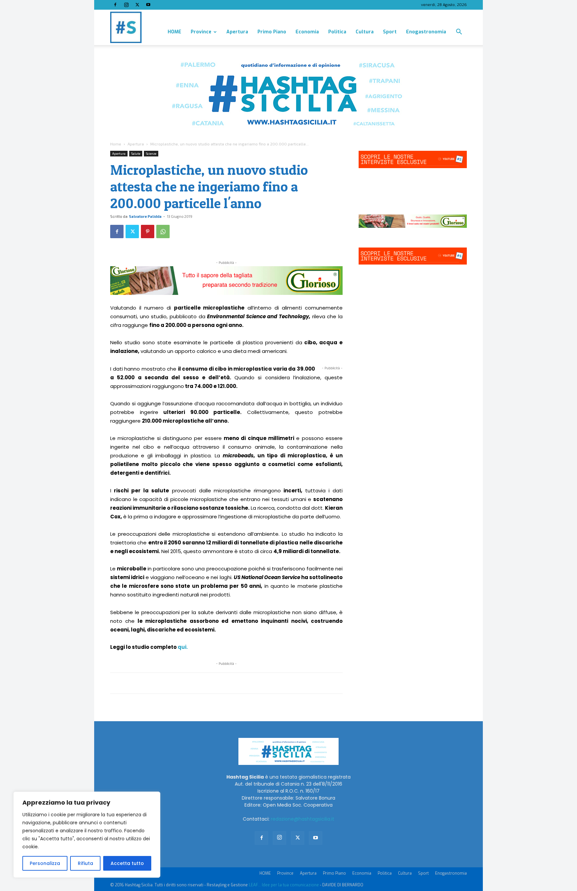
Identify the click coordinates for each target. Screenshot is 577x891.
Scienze (151, 153)
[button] (459, 32)
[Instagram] (126, 4)
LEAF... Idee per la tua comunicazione (284, 885)
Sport (390, 32)
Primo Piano (271, 32)
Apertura (237, 32)
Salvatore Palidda (145, 216)
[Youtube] (148, 4)
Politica (337, 32)
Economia (307, 32)
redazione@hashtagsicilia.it (302, 819)
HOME (174, 32)
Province (201, 32)
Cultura (365, 32)
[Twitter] (137, 4)
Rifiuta (85, 863)
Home (115, 143)
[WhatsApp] (163, 231)
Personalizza (45, 863)
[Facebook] (115, 4)
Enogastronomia (426, 32)
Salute (135, 153)
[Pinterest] (147, 231)
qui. (183, 646)
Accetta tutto (127, 863)
